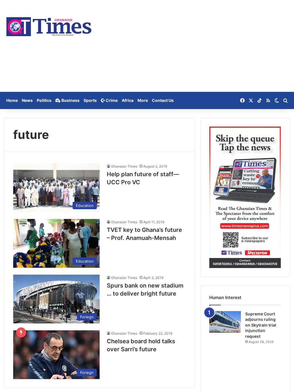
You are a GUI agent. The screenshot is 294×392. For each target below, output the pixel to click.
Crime (111, 100)
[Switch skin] (276, 100)
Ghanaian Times (124, 166)
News (27, 100)
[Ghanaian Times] (49, 25)
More (143, 100)
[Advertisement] (196, 46)
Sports (90, 100)
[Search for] (285, 100)
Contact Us (163, 100)
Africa (128, 100)
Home (12, 100)
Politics (44, 100)
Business (70, 100)
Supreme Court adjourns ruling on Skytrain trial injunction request (260, 325)
